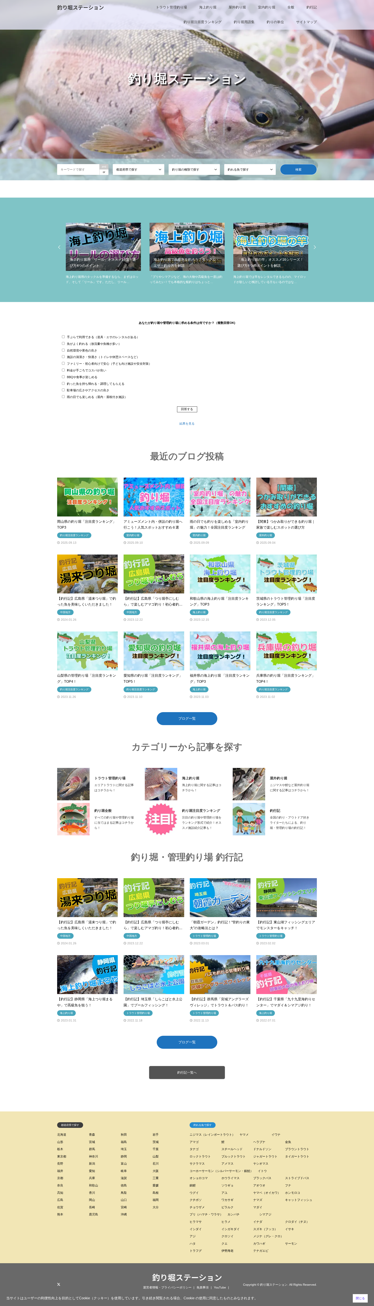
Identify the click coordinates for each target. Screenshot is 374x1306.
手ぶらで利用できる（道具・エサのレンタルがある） (103, 337)
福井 (60, 1171)
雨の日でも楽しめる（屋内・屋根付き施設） (97, 397)
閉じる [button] (360, 1298)
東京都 (61, 1156)
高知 (60, 1192)
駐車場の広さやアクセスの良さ (88, 390)
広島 (60, 1200)
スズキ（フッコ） (265, 1229)
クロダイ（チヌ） (297, 1221)
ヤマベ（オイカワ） (266, 1192)
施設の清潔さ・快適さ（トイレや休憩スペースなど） (103, 357)
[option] (187, 90)
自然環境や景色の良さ (82, 350)
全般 (290, 7)
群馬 (92, 1149)
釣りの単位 (275, 22)
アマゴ (194, 1142)
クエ (224, 1243)
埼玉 (124, 1149)
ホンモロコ (292, 1192)
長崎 (92, 1207)
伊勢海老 (227, 1250)
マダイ (257, 1207)
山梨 (156, 1156)
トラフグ (196, 1250)
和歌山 (93, 1185)
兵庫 (92, 1178)
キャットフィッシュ (298, 1200)
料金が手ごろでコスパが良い (86, 370)
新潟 (92, 1163)
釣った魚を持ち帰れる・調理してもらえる (95, 383)
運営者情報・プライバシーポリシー (167, 1287)
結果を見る (187, 423)
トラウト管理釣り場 (171, 7)
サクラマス (197, 1163)
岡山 (92, 1200)
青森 (92, 1134)
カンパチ (233, 1214)
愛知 (92, 1171)
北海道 (61, 1134)
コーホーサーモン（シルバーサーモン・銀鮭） (221, 1171)
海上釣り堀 (207, 7)
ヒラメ (226, 1221)
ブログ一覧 (187, 718)
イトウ (262, 1171)
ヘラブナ (259, 1142)
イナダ (257, 1221)
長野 (60, 1163)
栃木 (60, 1149)
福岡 (156, 1200)
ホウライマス (230, 1178)
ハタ (193, 1243)
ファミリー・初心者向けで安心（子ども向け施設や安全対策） (109, 363)
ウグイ (194, 1192)
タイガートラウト (297, 1156)
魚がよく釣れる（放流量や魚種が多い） (94, 343)
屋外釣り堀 (237, 7)
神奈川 (93, 1156)
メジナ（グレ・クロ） (268, 1236)
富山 (124, 1163)
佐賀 (60, 1207)
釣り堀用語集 (244, 22)
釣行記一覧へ (187, 1072)
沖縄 (124, 1214)
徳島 (124, 1185)
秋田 (124, 1134)
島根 (156, 1192)
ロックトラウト (200, 1156)
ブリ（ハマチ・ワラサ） (206, 1214)
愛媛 (156, 1185)
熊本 (60, 1214)
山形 (60, 1142)
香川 (92, 1192)
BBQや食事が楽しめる (82, 377)
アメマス (227, 1163)
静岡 (124, 1156)
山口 (124, 1200)
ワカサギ (227, 1200)
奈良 (60, 1185)
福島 (124, 1142)
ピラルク (227, 1207)
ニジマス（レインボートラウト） (212, 1134)
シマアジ (265, 1214)
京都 (60, 1178)
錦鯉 (193, 1185)
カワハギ (259, 1243)
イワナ (275, 1134)
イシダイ (196, 1229)
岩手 (156, 1134)
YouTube (220, 1287)
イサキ (289, 1229)
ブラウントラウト (297, 1149)
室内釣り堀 (266, 7)
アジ (193, 1236)
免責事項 (203, 1287)
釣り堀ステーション (187, 1277)
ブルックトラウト (233, 1156)
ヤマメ (244, 1134)
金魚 (288, 1142)
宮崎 (124, 1207)
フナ (288, 1185)
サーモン (291, 1243)
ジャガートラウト (265, 1156)
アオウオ (259, 1185)
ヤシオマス (260, 1163)
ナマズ (257, 1200)
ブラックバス (262, 1178)
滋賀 (124, 1178)
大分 (156, 1207)
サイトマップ (306, 22)
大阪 (156, 1171)
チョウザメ (197, 1207)
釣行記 (311, 7)
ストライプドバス (297, 1178)
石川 (156, 1163)
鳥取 (124, 1192)
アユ (224, 1192)
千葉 (156, 1149)
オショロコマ (199, 1178)
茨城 (156, 1142)
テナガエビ (260, 1250)
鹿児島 (93, 1214)
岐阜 (124, 1171)
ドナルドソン (262, 1149)
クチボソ (196, 1200)
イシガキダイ (230, 1229)
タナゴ (194, 1149)
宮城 (92, 1142)
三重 (156, 1178)
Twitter (58, 1284)
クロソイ (227, 1236)
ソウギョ (227, 1185)
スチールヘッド (232, 1149)
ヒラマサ (196, 1221)
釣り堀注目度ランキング (203, 22)
